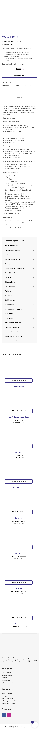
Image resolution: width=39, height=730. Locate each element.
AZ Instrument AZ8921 (18, 487)
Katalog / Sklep (7, 675)
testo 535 (18, 624)
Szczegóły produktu (18, 380)
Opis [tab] (19, 98)
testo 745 (35, 37)
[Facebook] (4, 715)
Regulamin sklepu (7, 698)
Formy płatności (7, 696)
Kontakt (4, 678)
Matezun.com (30, 727)
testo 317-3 (31, 37)
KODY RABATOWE (7, 680)
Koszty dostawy (7, 693)
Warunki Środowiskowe (27, 86)
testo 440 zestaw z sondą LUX (19, 417)
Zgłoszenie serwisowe (9, 683)
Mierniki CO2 (15, 86)
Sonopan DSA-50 (18, 386)
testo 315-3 (18, 452)
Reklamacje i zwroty (8, 703)
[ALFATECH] (19, 11)
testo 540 (18, 589)
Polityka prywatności (9, 701)
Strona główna (6, 672)
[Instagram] (9, 715)
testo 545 (18, 518)
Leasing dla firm (9, 69)
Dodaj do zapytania (19, 75)
